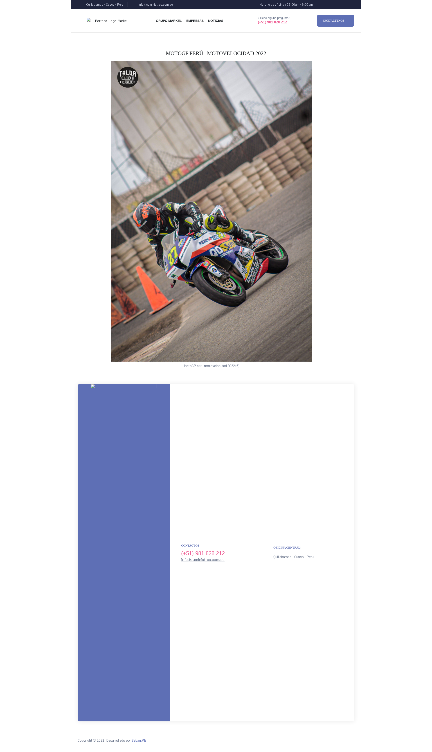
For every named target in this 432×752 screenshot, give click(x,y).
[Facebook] (323, 4)
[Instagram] (350, 4)
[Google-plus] (341, 4)
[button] (335, 21)
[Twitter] (332, 4)
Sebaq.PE (139, 740)
